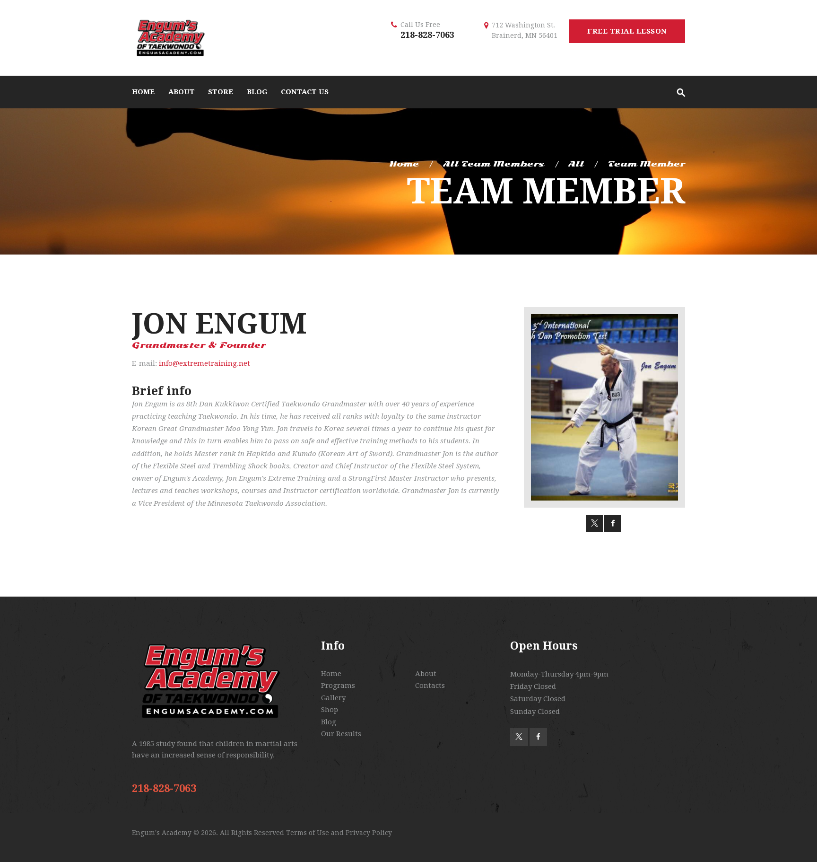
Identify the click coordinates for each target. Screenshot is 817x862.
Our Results (341, 734)
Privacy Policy (369, 832)
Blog (328, 722)
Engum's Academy (162, 832)
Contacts (430, 685)
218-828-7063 (427, 35)
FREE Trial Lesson (627, 31)
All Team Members (494, 164)
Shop (329, 709)
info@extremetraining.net (204, 363)
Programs (338, 685)
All (576, 164)
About (425, 673)
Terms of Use (307, 832)
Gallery (333, 698)
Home (404, 164)
